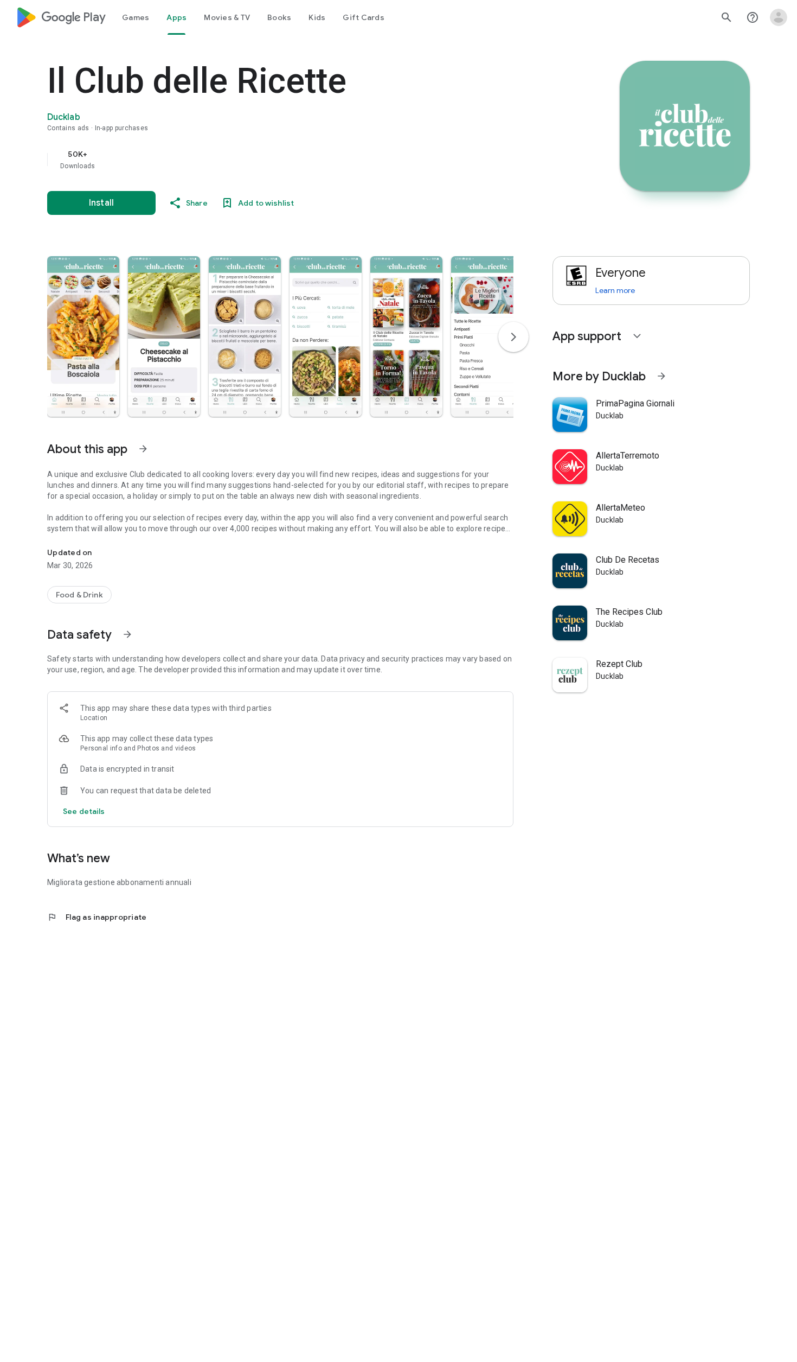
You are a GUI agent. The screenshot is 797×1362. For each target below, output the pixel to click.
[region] (264, 159)
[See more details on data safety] (84, 811)
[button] (83, 336)
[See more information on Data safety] (127, 634)
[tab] (135, 17)
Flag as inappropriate (96, 917)
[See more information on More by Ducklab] (661, 376)
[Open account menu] (779, 17)
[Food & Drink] (79, 595)
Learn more (615, 290)
